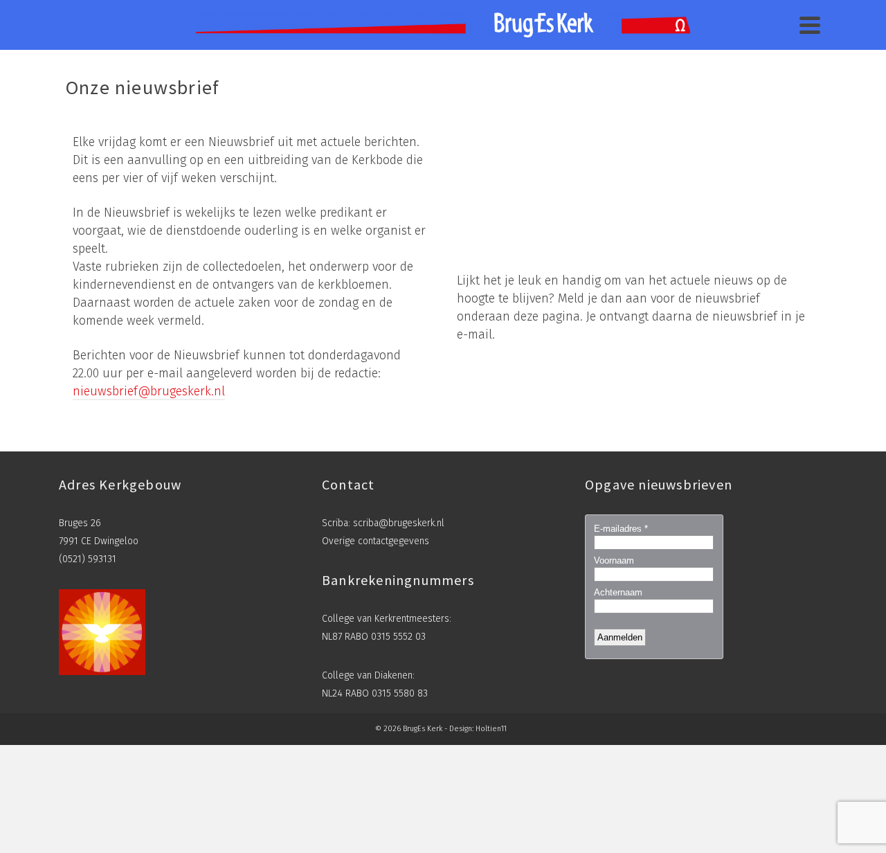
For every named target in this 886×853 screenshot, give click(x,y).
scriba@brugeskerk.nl (398, 523)
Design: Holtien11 (478, 728)
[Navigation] (810, 25)
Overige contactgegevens (375, 541)
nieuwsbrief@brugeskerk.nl (149, 391)
